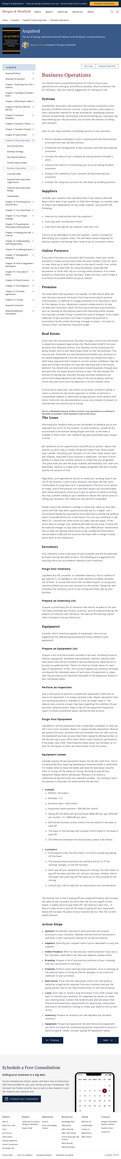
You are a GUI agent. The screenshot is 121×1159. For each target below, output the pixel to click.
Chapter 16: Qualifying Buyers (18, 249)
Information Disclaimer (64, 1155)
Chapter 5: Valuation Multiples (14, 116)
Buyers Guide (27, 1128)
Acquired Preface (12, 73)
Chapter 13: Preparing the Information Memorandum (17, 225)
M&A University (67, 1129)
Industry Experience (9, 1140)
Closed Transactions (10, 1144)
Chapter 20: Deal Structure (17, 280)
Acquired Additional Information (14, 312)
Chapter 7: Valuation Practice (18, 129)
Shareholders (13, 196)
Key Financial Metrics (16, 157)
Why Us (5, 1121)
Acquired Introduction (15, 79)
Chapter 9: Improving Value (17, 140)
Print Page (88, 66)
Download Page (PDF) (107, 66)
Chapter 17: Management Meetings (16, 256)
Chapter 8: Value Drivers (16, 135)
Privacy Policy (7, 1155)
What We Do (86, 1121)
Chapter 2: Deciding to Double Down (18, 94)
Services (45, 1121)
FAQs (4, 1129)
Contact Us (85, 1129)
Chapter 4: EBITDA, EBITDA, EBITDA (17, 108)
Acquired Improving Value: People (18, 189)
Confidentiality (86, 1125)
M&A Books (66, 1125)
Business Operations (16, 168)
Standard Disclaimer (44, 1155)
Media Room (86, 1133)
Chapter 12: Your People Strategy (16, 217)
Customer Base (14, 174)
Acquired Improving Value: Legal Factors (18, 181)
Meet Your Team (8, 1125)
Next (105, 1040)
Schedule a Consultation (104, 3)
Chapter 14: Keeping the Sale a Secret (18, 234)
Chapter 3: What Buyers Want (18, 101)
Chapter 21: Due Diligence (16, 285)
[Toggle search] (112, 11)
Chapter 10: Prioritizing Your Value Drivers (18, 203)
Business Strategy (15, 151)
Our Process (7, 1133)
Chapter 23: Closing (14, 299)
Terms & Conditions (24, 1155)
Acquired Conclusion (14, 305)
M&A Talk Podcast (69, 1133)
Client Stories (7, 1137)
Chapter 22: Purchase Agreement (14, 292)
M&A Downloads (68, 1147)
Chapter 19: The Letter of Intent (16, 273)
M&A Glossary (67, 1143)
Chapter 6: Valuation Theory (18, 123)
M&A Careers (86, 1137)
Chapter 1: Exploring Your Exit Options (18, 86)
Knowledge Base (68, 1121)
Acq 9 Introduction (15, 146)
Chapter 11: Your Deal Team (17, 210)
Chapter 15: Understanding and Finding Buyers (17, 242)
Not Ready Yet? (8, 1148)
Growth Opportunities (17, 162)
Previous (54, 1040)
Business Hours (107, 1128)
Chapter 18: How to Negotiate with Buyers (18, 265)
